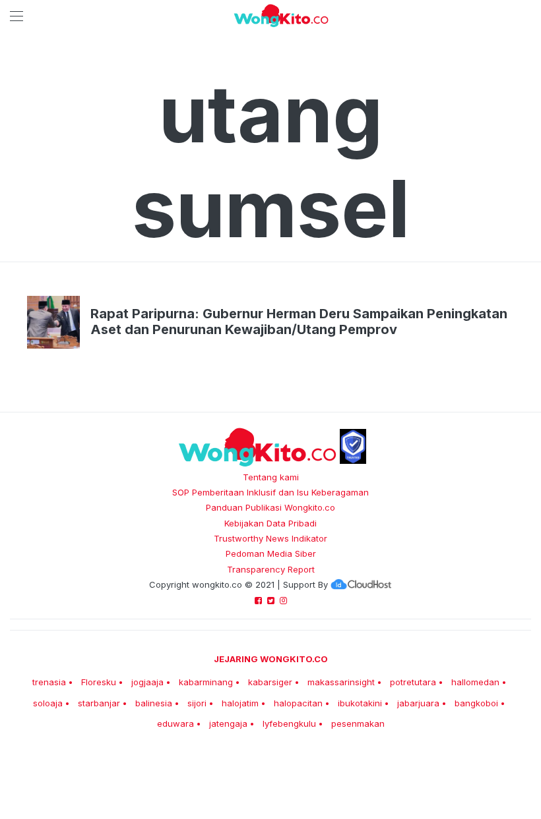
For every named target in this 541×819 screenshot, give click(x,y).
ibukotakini (360, 703)
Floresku (98, 682)
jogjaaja (147, 682)
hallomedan (475, 682)
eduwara (175, 723)
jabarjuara (418, 703)
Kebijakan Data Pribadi (270, 523)
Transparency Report (271, 569)
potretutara (413, 682)
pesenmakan (358, 723)
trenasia (49, 682)
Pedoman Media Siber (271, 553)
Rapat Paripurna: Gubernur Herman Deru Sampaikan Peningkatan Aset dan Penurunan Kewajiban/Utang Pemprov (298, 321)
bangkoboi (476, 703)
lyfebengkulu (289, 723)
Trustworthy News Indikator (270, 538)
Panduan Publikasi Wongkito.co (270, 507)
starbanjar (99, 703)
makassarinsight (341, 682)
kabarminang (206, 682)
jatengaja (228, 723)
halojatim (240, 703)
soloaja (48, 703)
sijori (197, 703)
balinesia (153, 703)
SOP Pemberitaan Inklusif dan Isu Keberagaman (270, 492)
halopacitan (298, 703)
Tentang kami (271, 477)
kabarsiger (270, 682)
